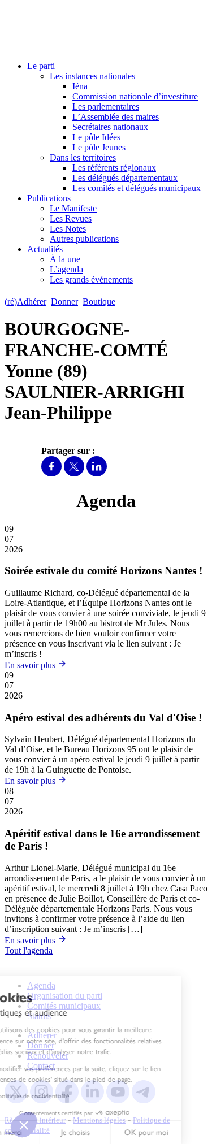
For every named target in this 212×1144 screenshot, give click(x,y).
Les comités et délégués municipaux (136, 188)
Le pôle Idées (96, 137)
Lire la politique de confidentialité (55, 1095)
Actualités (45, 249)
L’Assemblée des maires (115, 117)
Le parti (41, 66)
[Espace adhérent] (140, 301)
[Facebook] (51, 473)
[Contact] (125, 301)
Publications (49, 198)
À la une (65, 259)
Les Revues (71, 218)
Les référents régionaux (114, 167)
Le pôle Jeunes (99, 147)
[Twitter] (74, 473)
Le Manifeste (73, 208)
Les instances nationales (92, 76)
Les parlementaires (105, 106)
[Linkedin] (96, 473)
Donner (64, 301)
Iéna (80, 86)
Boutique (99, 301)
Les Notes (68, 228)
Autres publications (84, 239)
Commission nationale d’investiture (135, 96)
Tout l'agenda (29, 950)
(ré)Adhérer (25, 301)
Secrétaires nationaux (110, 127)
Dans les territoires (83, 157)
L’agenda (66, 269)
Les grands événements (91, 279)
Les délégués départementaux (125, 178)
